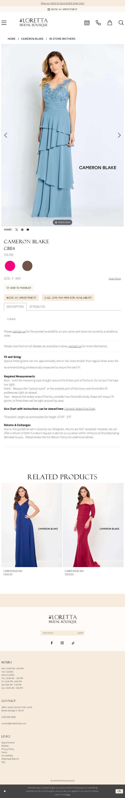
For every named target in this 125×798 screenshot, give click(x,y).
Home (12, 39)
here (68, 794)
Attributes (37, 307)
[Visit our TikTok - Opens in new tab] (73, 643)
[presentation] (51, 525)
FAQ (3, 762)
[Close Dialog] (4, 791)
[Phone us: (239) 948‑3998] (98, 22)
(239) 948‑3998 (8, 717)
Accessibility (7, 755)
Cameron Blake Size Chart (79, 409)
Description (15, 307)
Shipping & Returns (10, 759)
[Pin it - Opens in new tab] (22, 229)
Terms (4, 752)
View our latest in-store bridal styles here (62, 3)
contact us (19, 332)
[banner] (33, 23)
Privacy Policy (7, 749)
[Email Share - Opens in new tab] (28, 229)
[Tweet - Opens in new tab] (16, 229)
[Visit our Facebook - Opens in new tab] (52, 643)
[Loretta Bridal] (62, 619)
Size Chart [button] (115, 279)
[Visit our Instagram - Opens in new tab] (62, 643)
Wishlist (4, 746)
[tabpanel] (62, 135)
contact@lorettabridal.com (13, 723)
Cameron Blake (32, 39)
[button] (109, 22)
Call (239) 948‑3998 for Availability (68, 297)
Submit (80, 633)
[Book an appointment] (87, 22)
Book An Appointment (21, 297)
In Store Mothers (62, 39)
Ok (119, 791)
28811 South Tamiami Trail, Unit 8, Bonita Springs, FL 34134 (16, 709)
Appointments (7, 742)
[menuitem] (87, 22)
